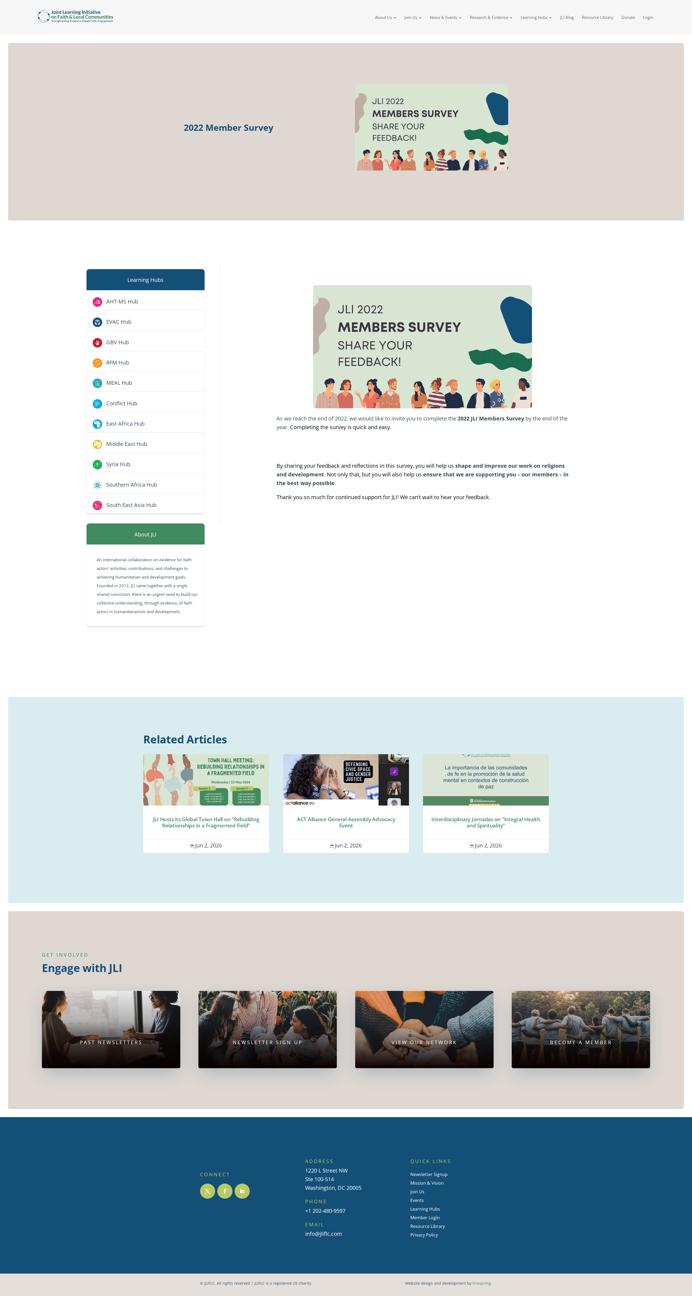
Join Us (417, 1192)
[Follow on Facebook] (224, 1191)
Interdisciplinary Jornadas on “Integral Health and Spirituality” (486, 803)
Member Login (425, 1218)
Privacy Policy (424, 1235)
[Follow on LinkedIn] (242, 1191)
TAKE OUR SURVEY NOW (422, 448)
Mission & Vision (427, 1183)
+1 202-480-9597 (325, 1210)
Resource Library (427, 1226)
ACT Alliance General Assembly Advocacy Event (346, 803)
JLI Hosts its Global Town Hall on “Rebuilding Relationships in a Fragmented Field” (206, 803)
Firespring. (482, 1283)
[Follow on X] (207, 1191)
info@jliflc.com (323, 1233)
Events (417, 1200)
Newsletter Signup (429, 1174)
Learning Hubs (425, 1209)
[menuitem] (385, 17)
